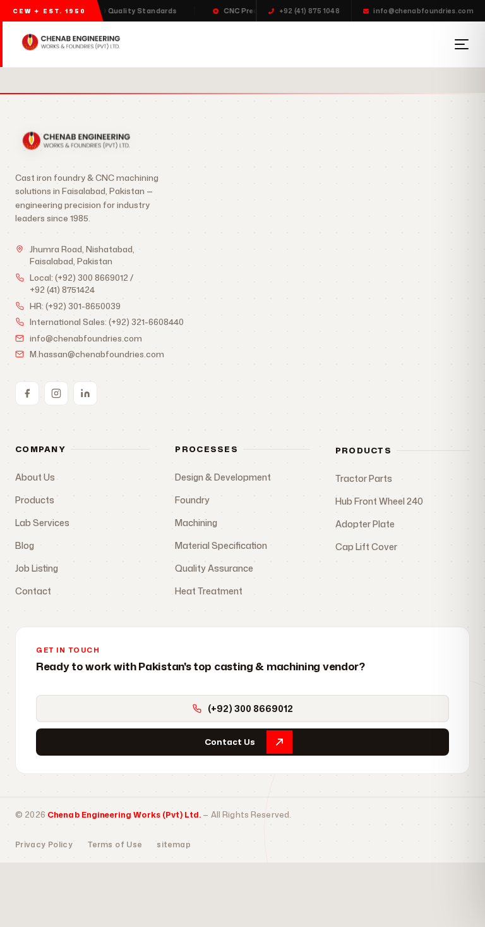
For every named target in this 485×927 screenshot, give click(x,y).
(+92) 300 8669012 (91, 277)
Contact (33, 591)
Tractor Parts (363, 478)
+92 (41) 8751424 (62, 289)
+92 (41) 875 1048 (309, 10)
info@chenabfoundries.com (423, 10)
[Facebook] (27, 393)
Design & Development (223, 477)
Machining (196, 523)
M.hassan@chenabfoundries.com (97, 354)
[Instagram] (56, 393)
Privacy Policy (44, 844)
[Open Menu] (461, 44)
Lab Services (42, 523)
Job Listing (36, 568)
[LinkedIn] (85, 393)
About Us (35, 477)
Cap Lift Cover (366, 547)
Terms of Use (114, 844)
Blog (24, 545)
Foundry (192, 500)
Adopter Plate (365, 524)
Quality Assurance (214, 568)
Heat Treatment (208, 591)
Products (34, 500)
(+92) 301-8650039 (83, 306)
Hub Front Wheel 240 (379, 501)
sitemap (174, 844)
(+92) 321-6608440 (146, 322)
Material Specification (221, 545)
